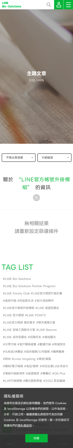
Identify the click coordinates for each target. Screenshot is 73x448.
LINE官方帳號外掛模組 (19, 308)
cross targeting (24, 359)
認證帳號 (33, 373)
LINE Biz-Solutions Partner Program (30, 286)
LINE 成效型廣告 (16, 337)
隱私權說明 (25, 425)
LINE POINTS (36, 315)
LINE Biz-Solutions (18, 279)
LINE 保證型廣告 (48, 308)
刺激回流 (59, 344)
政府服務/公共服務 (38, 351)
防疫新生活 (26, 300)
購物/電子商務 (14, 366)
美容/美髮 (45, 359)
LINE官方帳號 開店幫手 (20, 322)
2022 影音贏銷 (55, 381)
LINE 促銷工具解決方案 (20, 330)
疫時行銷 (10, 300)
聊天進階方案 (46, 322)
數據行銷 (45, 344)
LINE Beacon (47, 330)
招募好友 (35, 337)
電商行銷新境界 (15, 373)
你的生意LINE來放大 (55, 366)
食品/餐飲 (32, 366)
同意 (36, 438)
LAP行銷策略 (13, 381)
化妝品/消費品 (14, 351)
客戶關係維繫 (27, 344)
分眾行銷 (10, 344)
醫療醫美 (58, 351)
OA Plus (59, 373)
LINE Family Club (17, 293)
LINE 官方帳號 (14, 315)
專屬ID (46, 373)
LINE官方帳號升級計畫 (47, 293)
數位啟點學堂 (33, 381)
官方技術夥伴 (45, 300)
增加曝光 (50, 337)
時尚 (8, 359)
